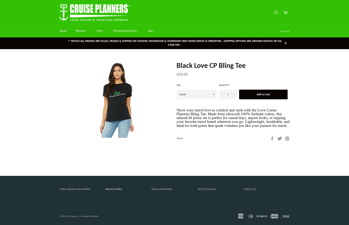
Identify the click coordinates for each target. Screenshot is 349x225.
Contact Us (250, 189)
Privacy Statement (161, 189)
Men (100, 31)
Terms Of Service (207, 189)
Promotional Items (125, 31)
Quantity (224, 85)
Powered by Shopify (90, 216)
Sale (151, 31)
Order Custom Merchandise (74, 189)
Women (81, 31)
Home (63, 31)
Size (179, 85)
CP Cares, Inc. (73, 216)
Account (285, 31)
